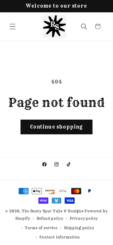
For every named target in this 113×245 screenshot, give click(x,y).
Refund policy (50, 218)
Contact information (59, 237)
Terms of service (41, 228)
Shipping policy (79, 228)
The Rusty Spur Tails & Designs (53, 211)
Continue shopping (56, 127)
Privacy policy (84, 218)
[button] (13, 26)
